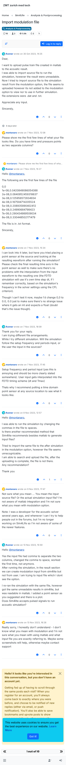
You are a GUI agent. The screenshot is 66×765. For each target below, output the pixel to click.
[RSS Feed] (39, 33)
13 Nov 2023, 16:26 (36, 622)
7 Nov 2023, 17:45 (36, 364)
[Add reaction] (37, 116)
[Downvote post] (55, 116)
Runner (9, 53)
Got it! (33, 736)
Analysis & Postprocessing (18, 28)
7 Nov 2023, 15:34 (36, 248)
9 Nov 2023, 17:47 (36, 489)
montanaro (11, 132)
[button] (4, 760)
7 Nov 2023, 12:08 (36, 132)
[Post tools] (61, 116)
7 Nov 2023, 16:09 (32, 326)
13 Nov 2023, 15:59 (32, 545)
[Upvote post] (44, 116)
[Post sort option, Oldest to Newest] (6, 44)
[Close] (60, 673)
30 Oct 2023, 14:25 (32, 53)
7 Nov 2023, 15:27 (32, 169)
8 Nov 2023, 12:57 (32, 412)
